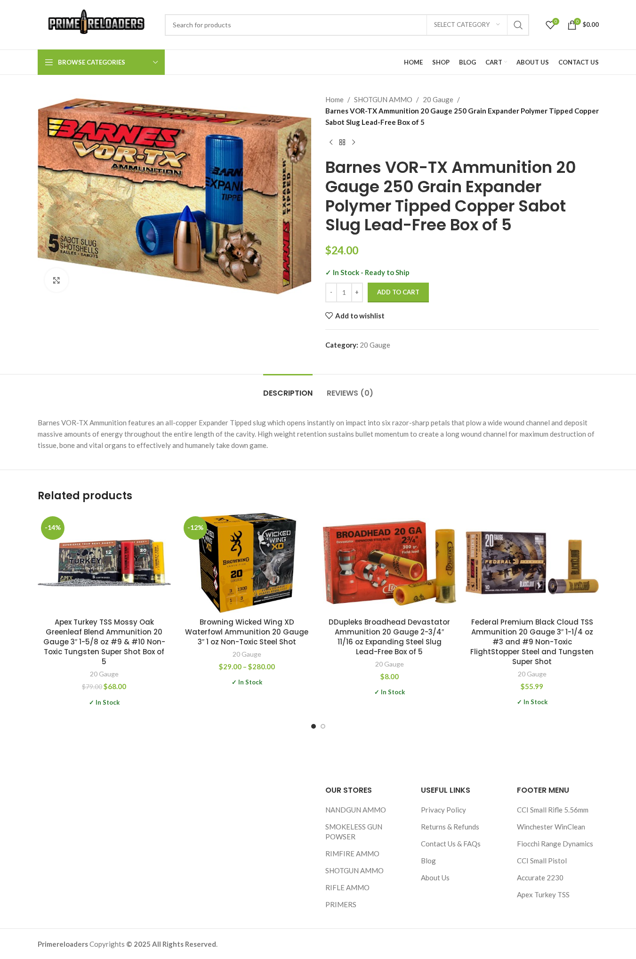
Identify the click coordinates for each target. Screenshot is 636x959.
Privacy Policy (443, 809)
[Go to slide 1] (313, 726)
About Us (435, 877)
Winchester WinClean (551, 826)
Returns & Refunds (450, 826)
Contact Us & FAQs (451, 843)
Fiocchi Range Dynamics (555, 843)
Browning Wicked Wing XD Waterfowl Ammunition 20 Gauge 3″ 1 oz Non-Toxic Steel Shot (246, 632)
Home (334, 99)
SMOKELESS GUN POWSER (353, 831)
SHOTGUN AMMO (383, 99)
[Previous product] (331, 142)
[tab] (288, 388)
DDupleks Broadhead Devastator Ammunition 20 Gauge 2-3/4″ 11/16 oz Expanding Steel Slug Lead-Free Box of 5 (389, 637)
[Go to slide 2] (323, 726)
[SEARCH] (518, 25)
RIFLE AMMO (347, 887)
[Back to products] (342, 142)
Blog (428, 860)
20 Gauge (438, 99)
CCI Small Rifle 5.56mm (552, 809)
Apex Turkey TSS (543, 894)
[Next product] (353, 142)
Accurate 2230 (540, 877)
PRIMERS (340, 904)
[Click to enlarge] (56, 280)
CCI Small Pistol (542, 860)
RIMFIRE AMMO (352, 853)
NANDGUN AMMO (355, 809)
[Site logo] (96, 23)
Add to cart (398, 292)
